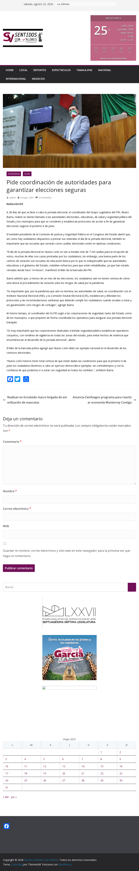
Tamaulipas (84, 70)
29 (101, 780)
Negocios (38, 78)
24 (6, 780)
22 (101, 773)
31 (6, 787)
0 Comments (44, 197)
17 (6, 773)
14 (82, 766)
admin (12, 197)
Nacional (104, 70)
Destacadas (14, 174)
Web (6, 526)
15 (101, 766)
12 (44, 766)
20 (63, 773)
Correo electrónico (17, 509)
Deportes (39, 70)
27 (63, 780)
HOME (10, 70)
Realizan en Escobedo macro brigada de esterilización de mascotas (37, 399)
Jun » (14, 797)
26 (44, 780)
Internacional (16, 78)
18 (25, 773)
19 (44, 773)
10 (6, 766)
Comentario (12, 442)
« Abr (6, 797)
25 (25, 780)
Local (23, 70)
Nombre (10, 491)
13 (63, 766)
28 (82, 780)
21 (82, 773)
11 (25, 766)
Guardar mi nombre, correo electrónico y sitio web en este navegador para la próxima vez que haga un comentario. (66, 553)
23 (120, 773)
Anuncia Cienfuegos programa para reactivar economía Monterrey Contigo (102, 399)
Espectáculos (61, 70)
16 (120, 766)
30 (120, 780)
